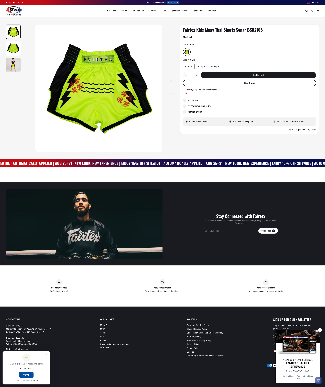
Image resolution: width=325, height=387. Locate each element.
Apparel (103, 333)
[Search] (306, 11)
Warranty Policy (194, 336)
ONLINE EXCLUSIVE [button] (179, 11)
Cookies (190, 352)
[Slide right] (171, 93)
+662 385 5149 (30, 344)
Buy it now (249, 83)
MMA (102, 329)
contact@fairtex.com (21, 341)
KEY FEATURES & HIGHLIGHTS (199, 106)
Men (102, 336)
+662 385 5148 (16, 344)
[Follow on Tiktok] (18, 2)
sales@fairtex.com (19, 349)
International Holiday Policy (199, 340)
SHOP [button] (124, 11)
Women (103, 340)
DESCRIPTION (193, 100)
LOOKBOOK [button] (197, 11)
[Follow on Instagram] (10, 2)
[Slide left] (171, 82)
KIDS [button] (164, 11)
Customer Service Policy (198, 325)
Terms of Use (193, 344)
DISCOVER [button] (212, 11)
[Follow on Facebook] (6, 2)
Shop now (172, 2)
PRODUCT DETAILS (195, 111)
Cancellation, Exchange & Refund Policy (205, 333)
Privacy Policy (193, 348)
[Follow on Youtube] (14, 2)
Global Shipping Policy (197, 329)
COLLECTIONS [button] (138, 11)
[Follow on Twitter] (22, 2)
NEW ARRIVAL (112, 11)
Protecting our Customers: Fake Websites (205, 355)
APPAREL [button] (153, 11)
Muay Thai (105, 325)
